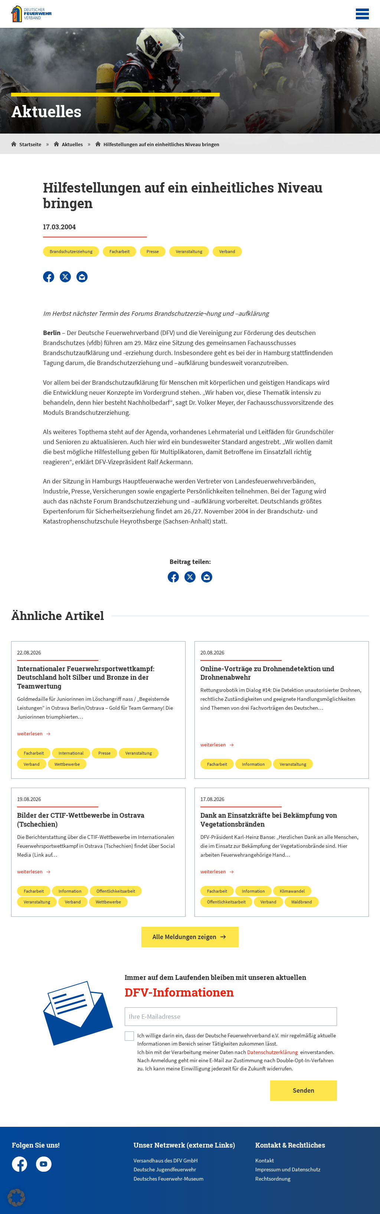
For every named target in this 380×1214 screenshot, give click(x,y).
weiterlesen (30, 733)
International (71, 753)
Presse (153, 251)
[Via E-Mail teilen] (82, 276)
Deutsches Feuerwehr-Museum (168, 1178)
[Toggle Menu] (362, 14)
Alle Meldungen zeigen (184, 936)
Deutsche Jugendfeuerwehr (165, 1169)
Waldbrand (301, 902)
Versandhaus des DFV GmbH (166, 1160)
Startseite (30, 144)
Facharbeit (119, 251)
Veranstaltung (189, 251)
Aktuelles (72, 144)
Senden (303, 1090)
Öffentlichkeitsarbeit (115, 891)
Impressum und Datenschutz (287, 1169)
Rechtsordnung (273, 1178)
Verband (227, 251)
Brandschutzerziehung (71, 251)
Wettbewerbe (67, 764)
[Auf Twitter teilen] (65, 276)
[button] (16, 1197)
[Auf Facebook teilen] (48, 276)
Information (253, 764)
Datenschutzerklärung (272, 1052)
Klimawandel (292, 891)
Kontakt (264, 1160)
